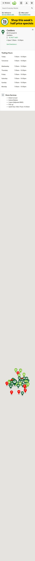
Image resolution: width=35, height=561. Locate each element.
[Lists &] (21, 3)
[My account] (26, 3)
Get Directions (11, 44)
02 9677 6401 (13, 37)
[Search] (32, 8)
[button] (11, 387)
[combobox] (17, 8)
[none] (26, 3)
